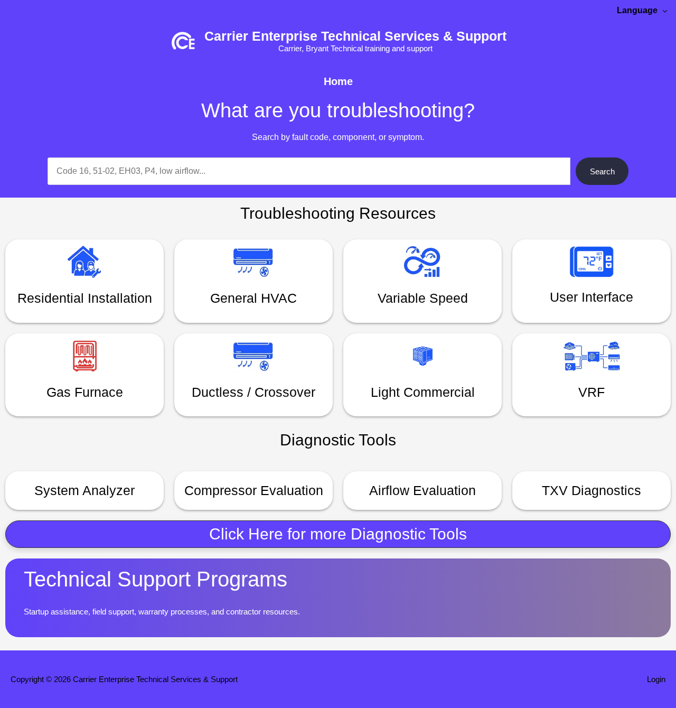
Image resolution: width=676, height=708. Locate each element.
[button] (338, 534)
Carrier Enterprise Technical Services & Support (355, 36)
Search (602, 171)
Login (656, 679)
